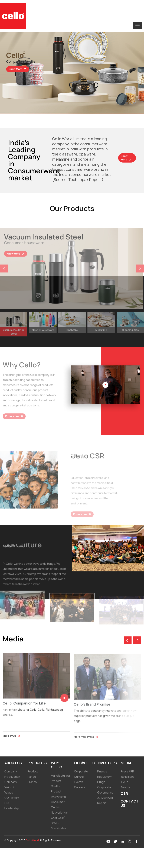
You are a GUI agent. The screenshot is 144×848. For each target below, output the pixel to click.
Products (37, 762)
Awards (125, 787)
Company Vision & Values (10, 787)
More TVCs (10, 733)
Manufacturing (60, 776)
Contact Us (129, 803)
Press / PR (127, 771)
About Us (13, 762)
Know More (16, 69)
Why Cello (56, 764)
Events (78, 782)
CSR (124, 793)
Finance (102, 771)
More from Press (84, 733)
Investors (107, 762)
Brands (32, 782)
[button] (140, 265)
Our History (11, 798)
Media (126, 762)
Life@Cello (84, 762)
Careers (79, 787)
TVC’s (124, 782)
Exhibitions (128, 777)
